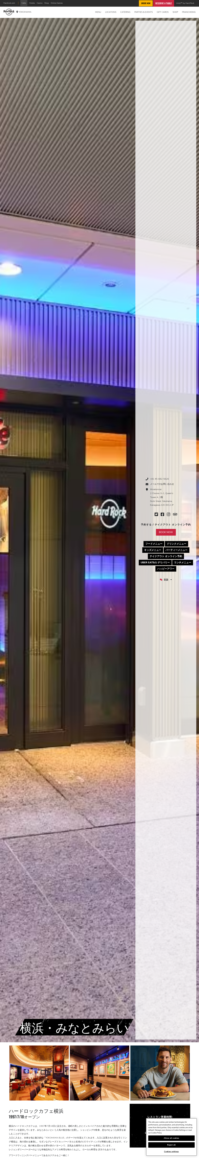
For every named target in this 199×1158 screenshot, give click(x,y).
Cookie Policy (156, 1133)
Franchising (189, 12)
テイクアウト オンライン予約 (167, 556)
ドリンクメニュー (177, 543)
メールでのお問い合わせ (162, 484)
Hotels (32, 3)
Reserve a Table (163, 3)
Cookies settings (171, 1151)
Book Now (166, 532)
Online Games (57, 3)
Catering (125, 12)
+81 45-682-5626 (159, 478)
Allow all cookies (171, 1138)
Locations (110, 12)
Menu (98, 12)
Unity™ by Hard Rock (185, 3)
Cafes (24, 3)
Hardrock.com (9, 3)
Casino (40, 3)
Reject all (171, 1145)
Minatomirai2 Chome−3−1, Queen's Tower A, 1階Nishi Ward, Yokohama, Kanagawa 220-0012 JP (162, 497)
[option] (39, 1073)
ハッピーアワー (166, 568)
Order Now (145, 3)
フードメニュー (154, 543)
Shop (46, 3)
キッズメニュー (153, 550)
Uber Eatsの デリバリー (156, 562)
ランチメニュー (183, 562)
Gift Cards (163, 12)
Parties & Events (143, 12)
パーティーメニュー (177, 550)
